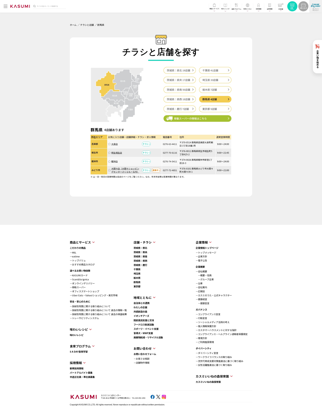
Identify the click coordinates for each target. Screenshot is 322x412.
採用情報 (76, 362)
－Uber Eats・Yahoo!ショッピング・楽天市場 (93, 295)
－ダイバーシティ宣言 (207, 353)
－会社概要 (201, 271)
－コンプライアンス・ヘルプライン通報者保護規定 (222, 334)
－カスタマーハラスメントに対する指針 (216, 330)
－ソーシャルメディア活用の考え (213, 322)
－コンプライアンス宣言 (208, 314)
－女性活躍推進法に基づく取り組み (214, 365)
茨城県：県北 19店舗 (178, 70)
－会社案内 (201, 287)
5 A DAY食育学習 (79, 351)
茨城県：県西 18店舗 (178, 99)
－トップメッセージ (206, 252)
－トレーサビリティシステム (84, 318)
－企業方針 (201, 256)
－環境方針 (201, 338)
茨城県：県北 (140, 247)
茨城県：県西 (140, 260)
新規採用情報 (76, 368)
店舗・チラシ (143, 242)
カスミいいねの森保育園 (208, 381)
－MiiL (73, 252)
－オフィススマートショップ (84, 291)
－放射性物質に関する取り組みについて (90, 306)
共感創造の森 (140, 311)
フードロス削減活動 (144, 324)
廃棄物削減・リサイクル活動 (148, 337)
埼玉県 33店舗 (210, 80)
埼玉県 (137, 273)
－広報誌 (200, 291)
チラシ (146, 144)
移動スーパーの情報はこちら (190, 118)
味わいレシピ (76, 335)
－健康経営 (201, 299)
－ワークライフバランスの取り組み (214, 357)
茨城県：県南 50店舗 (178, 89)
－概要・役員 (204, 275)
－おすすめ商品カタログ (82, 264)
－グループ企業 (205, 279)
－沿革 (199, 283)
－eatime (75, 256)
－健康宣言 (202, 303)
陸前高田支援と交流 (144, 320)
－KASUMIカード (79, 275)
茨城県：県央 (140, 252)
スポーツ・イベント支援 (146, 328)
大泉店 (114, 144)
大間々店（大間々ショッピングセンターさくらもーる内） (125, 170)
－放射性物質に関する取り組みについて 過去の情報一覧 (98, 310)
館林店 (114, 161)
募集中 (155, 170)
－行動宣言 (201, 318)
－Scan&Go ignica (79, 279)
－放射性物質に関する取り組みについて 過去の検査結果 (98, 314)
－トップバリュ (78, 260)
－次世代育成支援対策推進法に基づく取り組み (219, 361)
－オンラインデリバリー (82, 283)
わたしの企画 (140, 307)
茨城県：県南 (140, 256)
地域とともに (143, 297)
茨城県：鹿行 (140, 265)
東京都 (137, 286)
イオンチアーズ (141, 315)
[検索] (34, 6)
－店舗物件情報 (141, 362)
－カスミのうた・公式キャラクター (214, 295)
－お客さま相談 (141, 358)
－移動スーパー (78, 287)
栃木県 (137, 277)
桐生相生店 (116, 152)
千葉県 (137, 269)
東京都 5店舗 (209, 109)
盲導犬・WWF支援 (143, 333)
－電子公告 (201, 260)
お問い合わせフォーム (145, 354)
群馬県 (137, 282)
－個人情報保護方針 (206, 326)
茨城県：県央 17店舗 (178, 80)
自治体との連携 (141, 303)
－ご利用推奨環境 (205, 342)
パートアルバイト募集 (81, 372)
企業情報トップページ (207, 247)
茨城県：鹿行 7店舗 (178, 109)
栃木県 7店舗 (209, 89)
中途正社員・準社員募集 (82, 377)
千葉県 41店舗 (210, 70)
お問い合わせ (143, 348)
